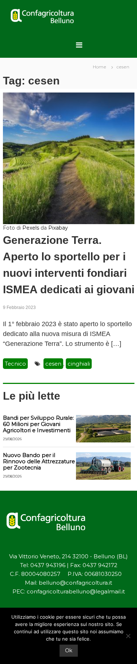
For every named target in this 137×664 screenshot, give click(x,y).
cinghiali (79, 363)
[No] (128, 636)
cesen (53, 363)
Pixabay (58, 228)
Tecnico (15, 363)
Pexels (30, 228)
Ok (68, 650)
